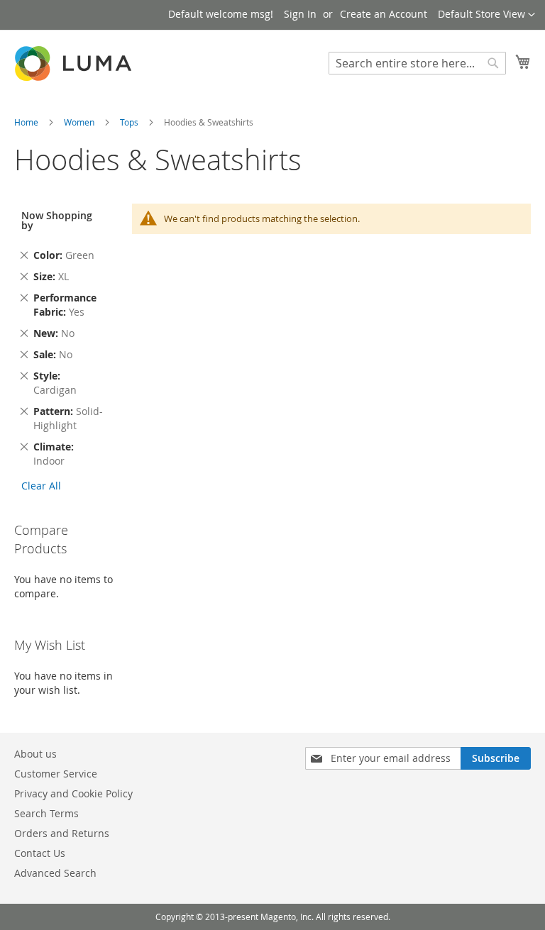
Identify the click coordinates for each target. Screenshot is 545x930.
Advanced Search (55, 873)
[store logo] (74, 63)
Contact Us (39, 853)
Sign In (300, 14)
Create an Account (383, 14)
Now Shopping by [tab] (56, 220)
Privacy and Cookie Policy (73, 793)
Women (80, 122)
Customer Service (55, 773)
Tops (130, 122)
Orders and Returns (61, 833)
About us (35, 753)
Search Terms (46, 813)
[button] (486, 15)
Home (27, 122)
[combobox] (417, 63)
